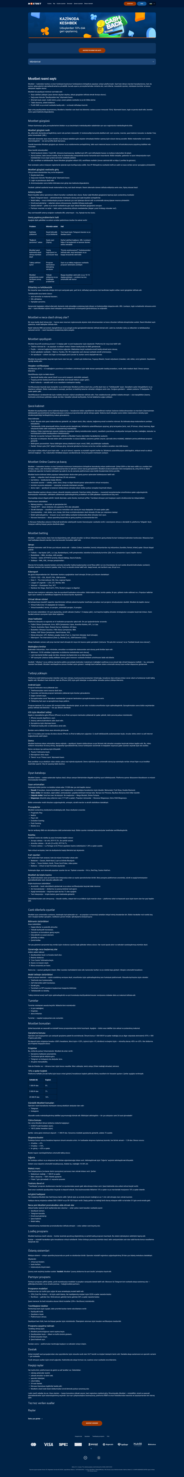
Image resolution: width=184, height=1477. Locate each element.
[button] (91, 1448)
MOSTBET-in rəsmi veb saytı (92, 50)
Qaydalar (87, 1436)
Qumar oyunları (78, 3)
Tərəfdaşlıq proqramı (98, 1436)
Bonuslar (69, 3)
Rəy (54, 3)
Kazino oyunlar (61, 3)
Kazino (49, 3)
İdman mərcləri (88, 3)
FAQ (108, 1436)
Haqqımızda (78, 1436)
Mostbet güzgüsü (92, 1423)
